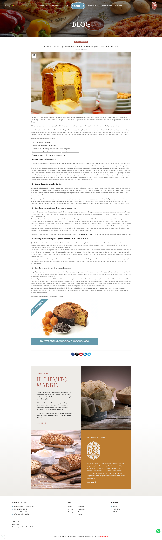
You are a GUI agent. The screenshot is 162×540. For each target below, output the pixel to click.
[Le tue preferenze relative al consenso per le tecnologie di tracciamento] (3, 537)
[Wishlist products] (6, 6)
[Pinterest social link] (81, 354)
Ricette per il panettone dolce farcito (44, 146)
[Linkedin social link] (85, 354)
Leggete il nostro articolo (86, 234)
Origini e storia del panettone (42, 142)
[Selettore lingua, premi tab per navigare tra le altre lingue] (13, 6)
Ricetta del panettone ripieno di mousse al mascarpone (51, 149)
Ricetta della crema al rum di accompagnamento (48, 155)
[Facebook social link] (73, 354)
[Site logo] (78, 6)
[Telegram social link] (89, 354)
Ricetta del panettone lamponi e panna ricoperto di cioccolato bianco (55, 152)
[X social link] (77, 354)
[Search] (9, 6)
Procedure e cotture (81, 42)
